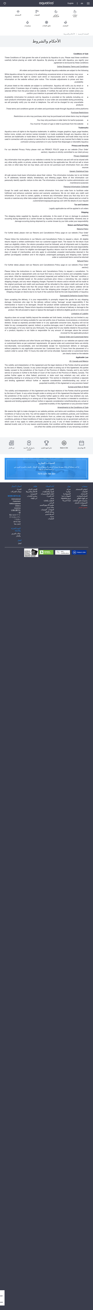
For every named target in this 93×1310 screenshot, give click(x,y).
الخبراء (19, 489)
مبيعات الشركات (16, 491)
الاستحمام (84, 494)
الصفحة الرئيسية (83, 34)
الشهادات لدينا (66, 496)
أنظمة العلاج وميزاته (47, 494)
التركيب (51, 503)
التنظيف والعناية (49, 500)
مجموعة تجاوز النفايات (80, 500)
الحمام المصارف (82, 496)
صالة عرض (50, 507)
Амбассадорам (15, 503)
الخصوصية (33, 494)
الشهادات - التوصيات (47, 510)
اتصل (19, 543)
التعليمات (51, 519)
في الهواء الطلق (82, 498)
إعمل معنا (17, 524)
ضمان (52, 498)
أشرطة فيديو (49, 514)
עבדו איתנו (17, 521)
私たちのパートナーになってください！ (15, 517)
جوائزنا (68, 491)
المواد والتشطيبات (48, 491)
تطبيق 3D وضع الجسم (47, 505)
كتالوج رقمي (50, 489)
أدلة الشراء (50, 496)
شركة (69, 489)
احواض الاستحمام (81, 489)
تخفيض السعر (82, 507)
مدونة (52, 516)
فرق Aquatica (66, 498)
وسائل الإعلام (49, 512)
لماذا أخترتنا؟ (66, 500)
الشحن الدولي (32, 489)
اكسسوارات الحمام (81, 503)
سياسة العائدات (32, 496)
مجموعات (84, 505)
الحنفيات (84, 491)
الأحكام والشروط (69, 34)
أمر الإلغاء (34, 498)
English (70, 3)
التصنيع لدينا (67, 494)
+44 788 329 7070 (46, 473)
